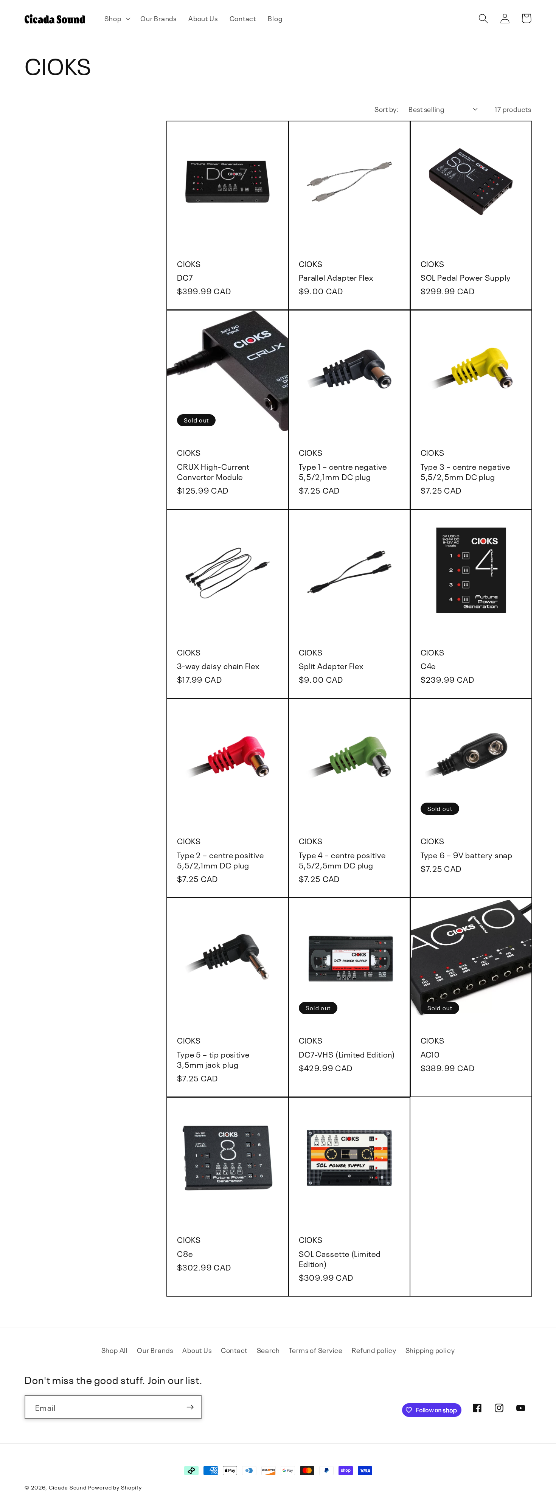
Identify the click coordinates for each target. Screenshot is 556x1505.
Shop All (114, 1350)
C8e (185, 1253)
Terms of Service (315, 1350)
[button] (117, 18)
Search (268, 1350)
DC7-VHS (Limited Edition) (347, 1053)
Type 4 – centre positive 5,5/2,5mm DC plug (342, 859)
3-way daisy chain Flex (218, 665)
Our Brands (155, 1350)
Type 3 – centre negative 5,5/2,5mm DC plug (466, 471)
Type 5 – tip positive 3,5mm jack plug (213, 1058)
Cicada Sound (68, 1487)
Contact (234, 1350)
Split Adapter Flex (331, 665)
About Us (196, 1350)
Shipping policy (430, 1350)
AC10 (430, 1053)
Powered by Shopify (114, 1487)
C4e (428, 665)
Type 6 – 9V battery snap (467, 854)
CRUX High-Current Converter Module (213, 471)
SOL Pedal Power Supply (466, 277)
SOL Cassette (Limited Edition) (340, 1258)
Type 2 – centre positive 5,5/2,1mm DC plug (220, 859)
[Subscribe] (190, 1407)
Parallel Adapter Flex (336, 277)
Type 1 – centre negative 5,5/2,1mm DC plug (343, 471)
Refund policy (374, 1350)
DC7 (185, 277)
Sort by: (386, 109)
